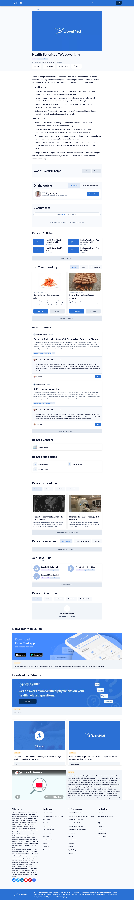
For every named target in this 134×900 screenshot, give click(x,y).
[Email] (34, 880)
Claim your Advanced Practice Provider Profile (81, 816)
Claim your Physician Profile (75, 812)
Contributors (74, 185)
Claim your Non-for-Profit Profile (77, 829)
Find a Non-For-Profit (49, 829)
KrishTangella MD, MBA (48, 62)
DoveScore (46, 843)
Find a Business (47, 826)
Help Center (101, 830)
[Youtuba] (26, 880)
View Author (93, 194)
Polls (83, 267)
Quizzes (74, 267)
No (97, 171)
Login (118, 3)
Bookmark (64, 66)
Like (38, 66)
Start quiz (41, 311)
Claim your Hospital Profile (75, 819)
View (98, 376)
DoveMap (46, 846)
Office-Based (72, 489)
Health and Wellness (82, 541)
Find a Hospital (47, 819)
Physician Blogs (47, 850)
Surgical (48, 489)
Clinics (48, 598)
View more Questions (65, 431)
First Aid (97, 541)
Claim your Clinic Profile (74, 823)
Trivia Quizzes (95, 267)
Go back (37, 9)
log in (63, 214)
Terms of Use (102, 833)
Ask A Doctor (47, 833)
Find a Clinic (46, 823)
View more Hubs (65, 584)
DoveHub (70, 853)
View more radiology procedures (65, 532)
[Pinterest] (30, 880)
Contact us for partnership (105, 816)
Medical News (66, 541)
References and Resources (90, 185)
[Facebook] (14, 880)
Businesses (71, 598)
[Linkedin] (22, 880)
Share (58, 311)
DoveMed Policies (103, 836)
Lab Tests (60, 489)
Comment (50, 66)
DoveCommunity (48, 839)
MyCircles (46, 836)
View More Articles (65, 258)
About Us (101, 826)
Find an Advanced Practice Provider (53, 816)
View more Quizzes (65, 318)
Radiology (37, 489)
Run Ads (100, 812)
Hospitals (37, 598)
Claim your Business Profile (75, 826)
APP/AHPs (59, 598)
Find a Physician (47, 812)
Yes (87, 171)
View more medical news (65, 549)
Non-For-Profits (85, 598)
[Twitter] (18, 880)
